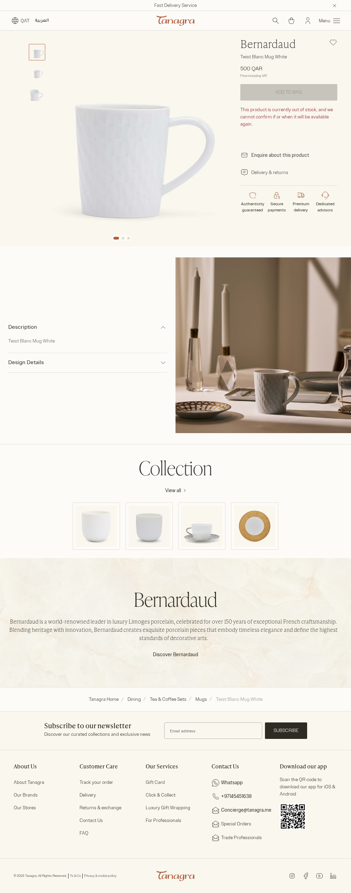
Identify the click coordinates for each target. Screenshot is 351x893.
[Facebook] (306, 875)
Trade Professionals (241, 837)
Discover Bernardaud (175, 654)
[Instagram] (292, 875)
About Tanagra (29, 782)
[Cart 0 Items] (291, 20)
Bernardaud (268, 44)
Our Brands (26, 795)
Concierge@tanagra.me (246, 810)
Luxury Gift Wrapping (168, 807)
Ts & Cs (75, 875)
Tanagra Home (104, 699)
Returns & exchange (100, 807)
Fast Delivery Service (175, 5)
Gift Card (155, 782)
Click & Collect (161, 795)
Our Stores (25, 807)
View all (173, 490)
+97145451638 (236, 796)
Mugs (201, 699)
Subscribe (286, 730)
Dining (134, 699)
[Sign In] (308, 20)
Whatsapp (232, 782)
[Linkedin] (333, 875)
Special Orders (236, 824)
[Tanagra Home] (175, 21)
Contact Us (91, 820)
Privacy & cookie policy (100, 875)
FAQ (84, 833)
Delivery (88, 795)
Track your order (96, 782)
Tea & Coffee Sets (168, 699)
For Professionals (163, 820)
